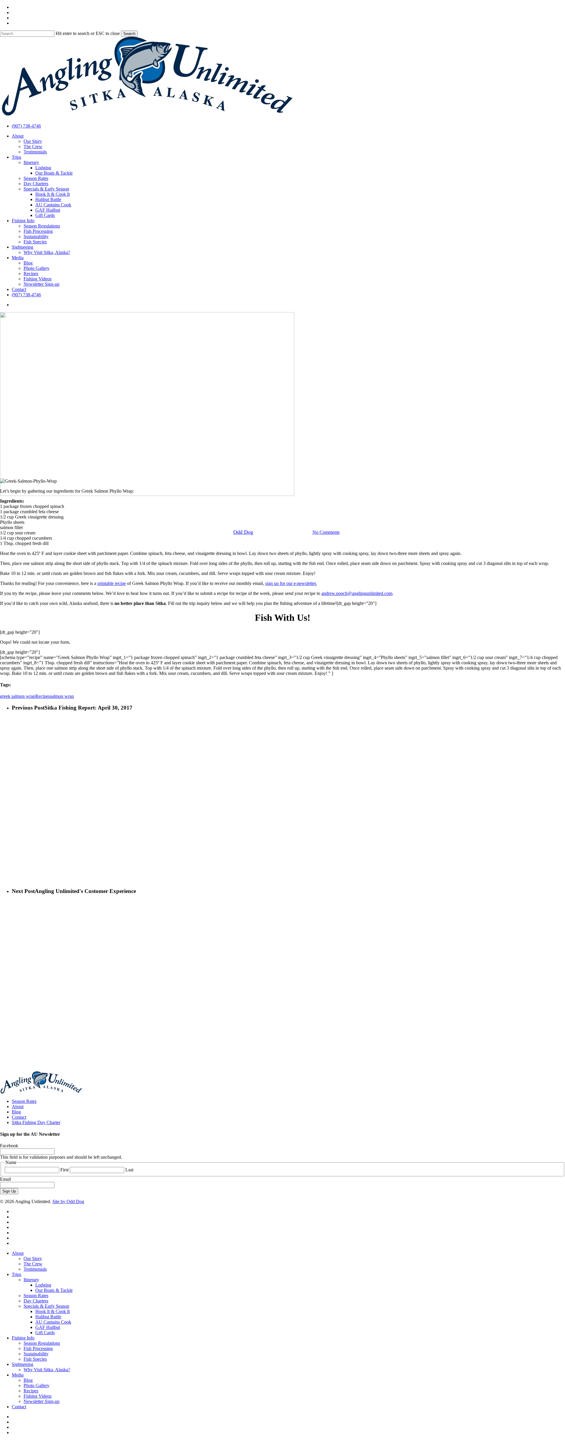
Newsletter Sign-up (41, 1401)
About (18, 1106)
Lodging (43, 1284)
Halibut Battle (48, 1316)
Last (129, 1169)
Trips (16, 1274)
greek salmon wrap (17, 696)
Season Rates (24, 1101)
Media (18, 1374)
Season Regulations (42, 1343)
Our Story (33, 1258)
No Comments (326, 532)
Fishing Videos (37, 1396)
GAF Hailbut (47, 1327)
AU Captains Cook (53, 1321)
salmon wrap (62, 696)
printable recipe (111, 583)
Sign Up (9, 1191)
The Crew (33, 1263)
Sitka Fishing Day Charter (36, 1122)
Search (129, 33)
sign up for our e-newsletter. (291, 583)
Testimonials (35, 1269)
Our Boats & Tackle (54, 1290)
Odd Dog (243, 532)
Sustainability (36, 1353)
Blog (16, 1111)
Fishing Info (23, 1337)
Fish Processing (38, 1348)
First (64, 1169)
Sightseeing (22, 1364)
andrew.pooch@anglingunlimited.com (356, 593)
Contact (19, 1117)
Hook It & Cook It (52, 1311)
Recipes (282, 502)
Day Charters (36, 1300)
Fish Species (35, 1359)
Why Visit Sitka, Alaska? (47, 1369)
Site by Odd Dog (68, 1201)
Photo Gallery (36, 1385)
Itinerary (31, 1279)
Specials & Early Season (46, 1306)
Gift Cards (45, 1332)
